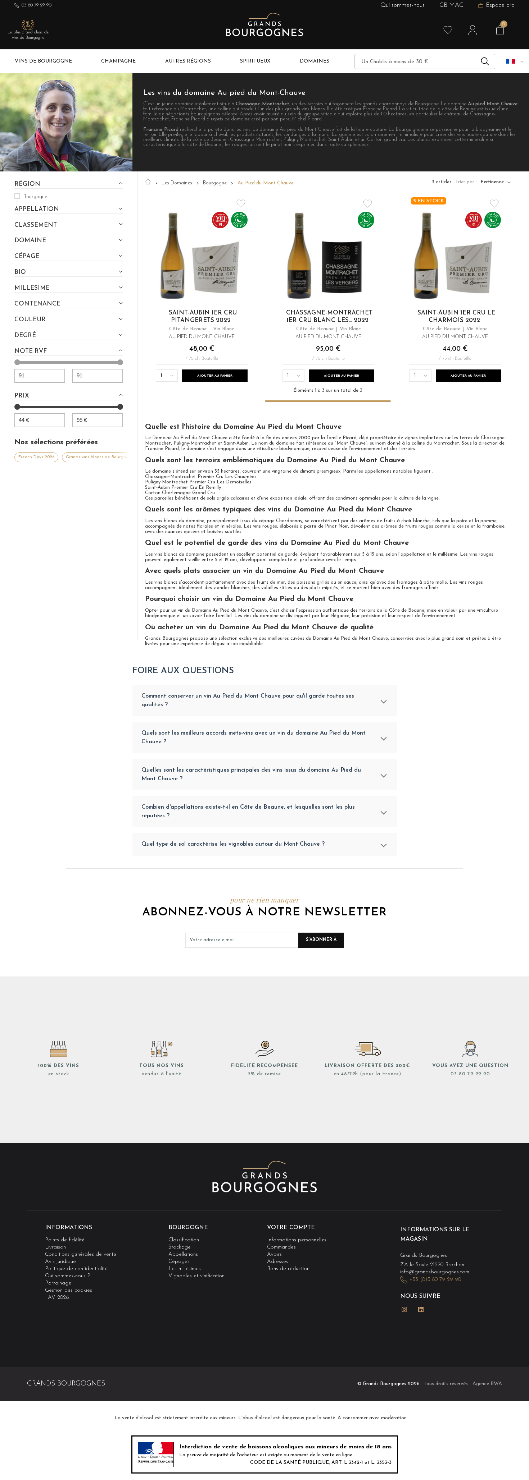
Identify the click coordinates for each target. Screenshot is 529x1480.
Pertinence (492, 182)
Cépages (179, 1261)
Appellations (183, 1254)
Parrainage (58, 1283)
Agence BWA (487, 1384)
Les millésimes (184, 1269)
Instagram (404, 1309)
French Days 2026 (36, 457)
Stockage (179, 1247)
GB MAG (451, 5)
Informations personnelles (296, 1240)
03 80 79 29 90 (36, 5)
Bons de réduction (288, 1269)
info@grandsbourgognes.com (434, 1272)
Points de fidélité (65, 1240)
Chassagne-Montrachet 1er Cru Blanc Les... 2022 (329, 317)
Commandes (281, 1247)
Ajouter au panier (214, 375)
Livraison (55, 1247)
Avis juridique (60, 1261)
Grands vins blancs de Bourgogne (100, 457)
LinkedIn (421, 1309)
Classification (183, 1240)
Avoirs (274, 1254)
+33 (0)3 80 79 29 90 (435, 1279)
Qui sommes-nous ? (67, 1276)
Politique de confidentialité (76, 1269)
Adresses (277, 1261)
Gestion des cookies (68, 1290)
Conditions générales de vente (80, 1254)
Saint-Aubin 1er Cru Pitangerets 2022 (202, 317)
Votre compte (291, 1228)
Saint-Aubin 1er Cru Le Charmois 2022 (456, 317)
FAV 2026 (57, 1297)
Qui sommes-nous (402, 5)
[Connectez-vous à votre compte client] (472, 30)
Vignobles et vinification (196, 1276)
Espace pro (500, 5)
